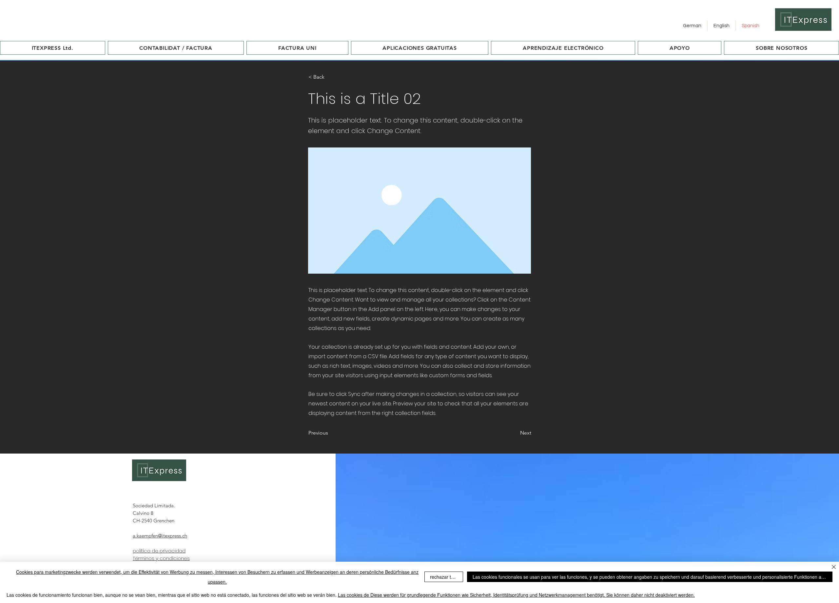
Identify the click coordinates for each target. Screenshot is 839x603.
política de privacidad (159, 550)
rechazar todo (444, 577)
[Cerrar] (834, 567)
